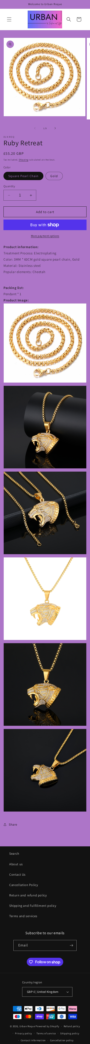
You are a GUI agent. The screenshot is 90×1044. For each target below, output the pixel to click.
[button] (9, 19)
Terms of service (46, 1033)
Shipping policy (69, 1033)
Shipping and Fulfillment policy (32, 906)
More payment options (45, 236)
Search (14, 853)
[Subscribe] (71, 945)
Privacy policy (23, 1033)
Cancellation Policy (23, 885)
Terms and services (23, 916)
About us (16, 864)
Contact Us (17, 874)
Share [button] (13, 824)
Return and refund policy (28, 895)
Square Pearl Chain (23, 176)
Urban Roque (27, 1026)
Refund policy (72, 1026)
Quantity (9, 186)
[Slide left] (35, 128)
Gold (54, 176)
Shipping (23, 159)
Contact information (33, 1040)
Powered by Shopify (47, 1026)
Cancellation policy (62, 1040)
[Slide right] (55, 128)
